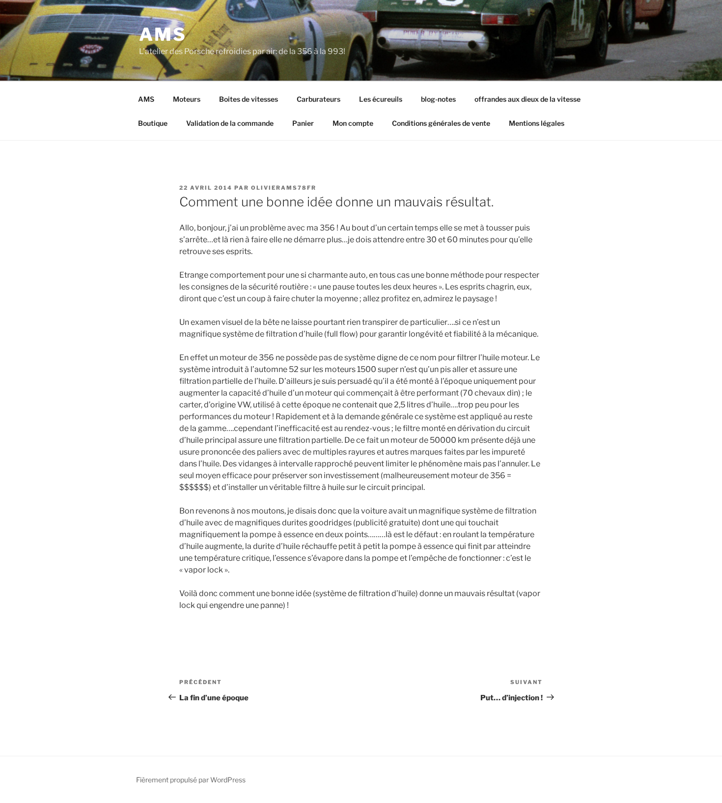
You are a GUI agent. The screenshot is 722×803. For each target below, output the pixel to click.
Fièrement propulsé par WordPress (191, 779)
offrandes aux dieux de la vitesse (527, 99)
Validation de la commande (230, 123)
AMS (163, 34)
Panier (303, 123)
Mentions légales (536, 123)
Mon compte (353, 123)
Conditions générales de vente (441, 123)
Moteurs (186, 99)
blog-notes (438, 99)
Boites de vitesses (248, 99)
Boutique (152, 123)
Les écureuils (380, 99)
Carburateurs (318, 99)
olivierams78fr (283, 187)
